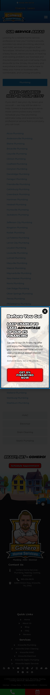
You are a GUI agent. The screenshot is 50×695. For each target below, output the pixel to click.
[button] (45, 311)
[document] (25, 347)
